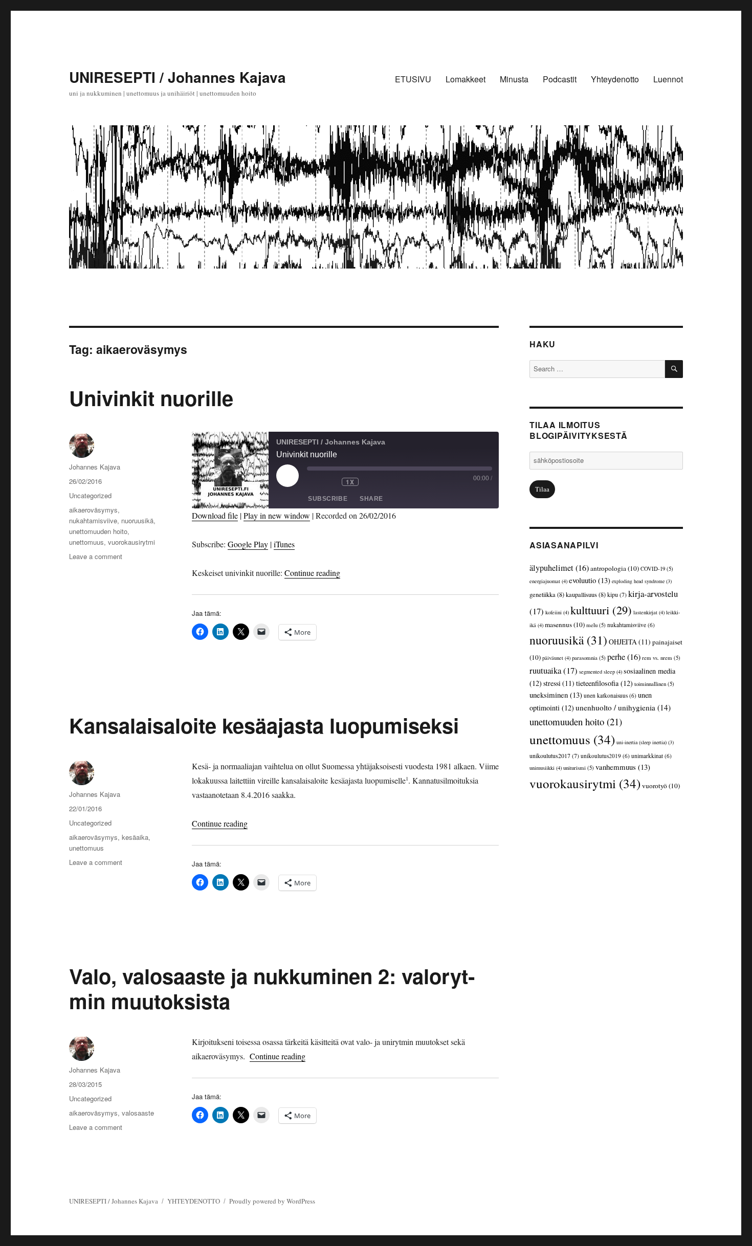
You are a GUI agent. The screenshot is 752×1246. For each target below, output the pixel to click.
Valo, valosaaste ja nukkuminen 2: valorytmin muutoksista (272, 988)
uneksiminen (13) (555, 694)
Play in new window (277, 515)
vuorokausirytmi (131, 542)
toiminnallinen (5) (654, 683)
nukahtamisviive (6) (631, 625)
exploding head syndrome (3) (642, 581)
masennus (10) (565, 624)
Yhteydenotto (615, 79)
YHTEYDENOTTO (193, 1201)
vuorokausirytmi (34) (584, 783)
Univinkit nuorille (151, 397)
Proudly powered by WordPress (272, 1201)
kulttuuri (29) (601, 609)
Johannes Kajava (94, 467)
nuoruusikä (137, 520)
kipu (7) (617, 594)
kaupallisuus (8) (586, 594)
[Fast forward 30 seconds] (371, 481)
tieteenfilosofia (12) (604, 683)
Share (371, 498)
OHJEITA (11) (630, 642)
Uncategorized (90, 495)
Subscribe (327, 498)
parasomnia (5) (589, 657)
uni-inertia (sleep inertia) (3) (645, 742)
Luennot (668, 79)
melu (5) (596, 625)
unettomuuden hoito (98, 531)
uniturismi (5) (578, 767)
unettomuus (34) (572, 739)
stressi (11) (558, 683)
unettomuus (86, 542)
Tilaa (542, 489)
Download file (215, 515)
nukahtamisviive (93, 520)
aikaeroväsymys (93, 510)
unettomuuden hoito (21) (575, 721)
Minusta (514, 79)
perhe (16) (623, 656)
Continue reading (312, 572)
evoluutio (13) (589, 580)
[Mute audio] (314, 481)
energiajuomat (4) (548, 581)
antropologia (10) (614, 568)
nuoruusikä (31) (568, 640)
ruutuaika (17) (553, 670)
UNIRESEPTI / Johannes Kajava (177, 76)
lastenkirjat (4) (649, 612)
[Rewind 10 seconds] (331, 481)
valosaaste (138, 1113)
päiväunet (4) (556, 657)
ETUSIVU (413, 79)
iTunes (284, 544)
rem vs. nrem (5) (661, 657)
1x (350, 482)
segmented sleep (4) (600, 671)
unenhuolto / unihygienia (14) (623, 707)
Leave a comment (95, 556)
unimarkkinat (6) (651, 756)
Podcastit (560, 79)
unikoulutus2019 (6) (605, 756)
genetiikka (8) (546, 594)
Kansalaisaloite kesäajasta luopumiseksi (264, 725)
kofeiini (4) (557, 612)
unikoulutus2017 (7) (554, 755)
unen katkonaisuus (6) (610, 695)
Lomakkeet (465, 79)
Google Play (248, 544)
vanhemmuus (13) (622, 767)
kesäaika (135, 837)
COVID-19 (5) (656, 568)
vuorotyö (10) (661, 785)
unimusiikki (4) (545, 767)
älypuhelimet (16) (559, 567)
